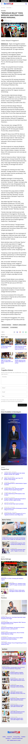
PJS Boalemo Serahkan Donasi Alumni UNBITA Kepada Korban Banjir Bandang (12, 638)
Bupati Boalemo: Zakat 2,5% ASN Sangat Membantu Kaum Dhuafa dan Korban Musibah (17, 679)
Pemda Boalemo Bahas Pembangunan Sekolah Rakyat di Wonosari (15, 509)
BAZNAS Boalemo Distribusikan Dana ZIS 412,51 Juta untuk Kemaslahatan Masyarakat (13, 668)
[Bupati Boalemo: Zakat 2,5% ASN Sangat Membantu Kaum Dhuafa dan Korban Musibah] (5, 680)
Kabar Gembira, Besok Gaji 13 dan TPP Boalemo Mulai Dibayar (13, 479)
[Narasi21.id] (8, 4)
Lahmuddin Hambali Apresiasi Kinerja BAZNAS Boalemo (17, 712)
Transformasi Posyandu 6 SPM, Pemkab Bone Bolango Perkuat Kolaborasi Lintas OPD (17, 543)
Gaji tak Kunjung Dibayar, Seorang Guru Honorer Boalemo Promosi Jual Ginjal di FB (13, 628)
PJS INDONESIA (13, 327)
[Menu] (2, 4)
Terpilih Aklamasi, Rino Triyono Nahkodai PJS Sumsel (20, 362)
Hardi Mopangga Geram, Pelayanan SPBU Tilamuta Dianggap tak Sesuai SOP (13, 623)
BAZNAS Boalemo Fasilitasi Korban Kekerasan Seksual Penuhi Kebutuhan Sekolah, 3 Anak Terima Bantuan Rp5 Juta (17, 673)
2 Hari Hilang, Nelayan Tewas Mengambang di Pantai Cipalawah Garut (13, 643)
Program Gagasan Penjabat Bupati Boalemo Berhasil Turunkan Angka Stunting (15, 499)
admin (5, 20)
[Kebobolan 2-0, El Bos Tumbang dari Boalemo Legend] (14, 568)
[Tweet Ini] (17, 332)
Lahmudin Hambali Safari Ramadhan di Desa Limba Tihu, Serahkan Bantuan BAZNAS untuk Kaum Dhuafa (17, 692)
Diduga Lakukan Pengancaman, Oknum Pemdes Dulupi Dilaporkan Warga (12, 633)
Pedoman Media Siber (17, 738)
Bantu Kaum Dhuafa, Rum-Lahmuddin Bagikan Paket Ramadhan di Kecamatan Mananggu (16, 719)
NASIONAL (3, 10)
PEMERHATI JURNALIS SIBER (19, 325)
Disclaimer (8, 738)
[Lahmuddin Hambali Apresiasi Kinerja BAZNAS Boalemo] (5, 712)
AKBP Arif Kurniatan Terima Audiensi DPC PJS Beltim (7, 362)
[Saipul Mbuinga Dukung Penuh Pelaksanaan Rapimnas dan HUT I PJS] (21, 341)
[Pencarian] (26, 4)
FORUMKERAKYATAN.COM (14, 70)
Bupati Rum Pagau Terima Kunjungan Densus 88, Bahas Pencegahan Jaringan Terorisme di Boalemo (17, 686)
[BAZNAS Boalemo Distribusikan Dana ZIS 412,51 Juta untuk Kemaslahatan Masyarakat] (14, 658)
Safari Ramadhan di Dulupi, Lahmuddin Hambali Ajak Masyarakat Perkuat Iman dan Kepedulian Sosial (17, 706)
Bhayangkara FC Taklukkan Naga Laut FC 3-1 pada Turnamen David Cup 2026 (17, 584)
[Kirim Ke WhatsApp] (26, 332)
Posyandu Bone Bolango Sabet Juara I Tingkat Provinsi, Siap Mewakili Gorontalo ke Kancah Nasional (17, 550)
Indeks (4, 736)
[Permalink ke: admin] (2, 20)
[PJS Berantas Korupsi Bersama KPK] (7, 341)
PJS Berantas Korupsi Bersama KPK (6, 347)
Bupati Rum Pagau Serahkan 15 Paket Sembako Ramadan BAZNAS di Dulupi (17, 699)
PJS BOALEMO (5, 327)
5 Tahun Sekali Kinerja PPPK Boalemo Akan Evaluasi (14, 494)
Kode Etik (9, 736)
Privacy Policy (16, 736)
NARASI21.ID (4, 44)
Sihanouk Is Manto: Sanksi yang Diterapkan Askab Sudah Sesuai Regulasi (17, 591)
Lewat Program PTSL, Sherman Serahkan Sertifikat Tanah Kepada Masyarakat (14, 489)
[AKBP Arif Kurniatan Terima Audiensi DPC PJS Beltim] (7, 355)
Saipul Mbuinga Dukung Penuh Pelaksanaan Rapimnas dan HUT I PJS (20, 348)
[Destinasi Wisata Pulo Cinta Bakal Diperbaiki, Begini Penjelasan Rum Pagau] (14, 607)
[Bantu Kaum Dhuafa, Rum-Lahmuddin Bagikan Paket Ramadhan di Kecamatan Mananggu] (5, 719)
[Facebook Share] (14, 332)
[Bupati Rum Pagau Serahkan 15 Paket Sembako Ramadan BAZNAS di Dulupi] (5, 699)
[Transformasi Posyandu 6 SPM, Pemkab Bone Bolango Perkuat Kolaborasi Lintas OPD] (5, 544)
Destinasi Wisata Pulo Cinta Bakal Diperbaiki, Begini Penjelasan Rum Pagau (13, 618)
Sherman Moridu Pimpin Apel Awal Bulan (14, 504)
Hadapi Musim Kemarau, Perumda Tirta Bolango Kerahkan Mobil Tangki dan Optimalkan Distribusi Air (14, 538)
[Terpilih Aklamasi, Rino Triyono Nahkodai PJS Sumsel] (21, 355)
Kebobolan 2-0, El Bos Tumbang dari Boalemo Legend (12, 579)
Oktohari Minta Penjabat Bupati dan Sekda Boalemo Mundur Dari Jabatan (14, 473)
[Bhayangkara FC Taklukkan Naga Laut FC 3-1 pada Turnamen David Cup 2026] (4, 584)
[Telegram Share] (23, 332)
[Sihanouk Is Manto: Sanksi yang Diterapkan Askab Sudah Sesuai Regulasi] (4, 591)
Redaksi (23, 736)
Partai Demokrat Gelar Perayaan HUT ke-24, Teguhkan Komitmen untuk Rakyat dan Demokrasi (15, 514)
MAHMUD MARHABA (6, 325)
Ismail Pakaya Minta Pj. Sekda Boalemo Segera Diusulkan (15, 484)
